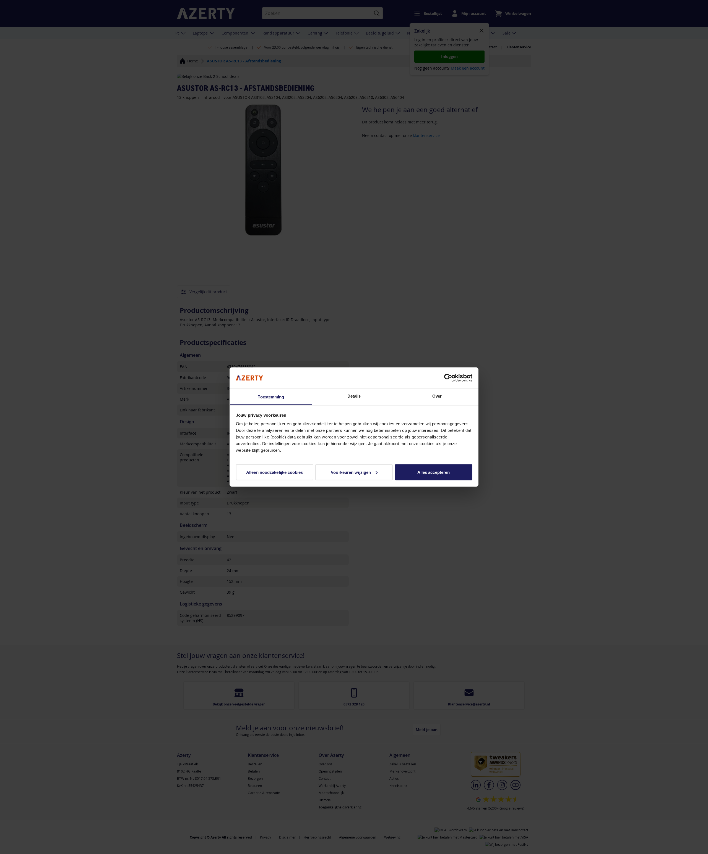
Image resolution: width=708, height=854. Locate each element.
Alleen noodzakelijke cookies (274, 472)
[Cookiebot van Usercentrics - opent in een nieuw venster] (448, 378)
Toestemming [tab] (271, 397)
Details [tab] (354, 396)
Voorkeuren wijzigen (351, 472)
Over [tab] (437, 396)
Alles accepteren (433, 472)
